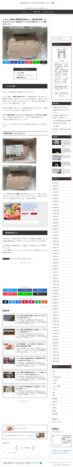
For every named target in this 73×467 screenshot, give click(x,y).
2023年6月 (55, 300)
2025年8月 (55, 220)
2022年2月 (55, 349)
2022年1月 (55, 352)
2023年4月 (55, 306)
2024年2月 (55, 275)
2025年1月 (55, 241)
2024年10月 (55, 250)
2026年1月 (55, 204)
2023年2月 (55, 312)
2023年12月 (55, 281)
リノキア (62, 61)
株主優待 (55, 398)
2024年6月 (55, 263)
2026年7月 (55, 186)
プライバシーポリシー (66, 462)
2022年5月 (55, 339)
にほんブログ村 (56, 422)
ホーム (50, 462)
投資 (25, 258)
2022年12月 (55, 318)
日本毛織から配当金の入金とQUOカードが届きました (60, 116)
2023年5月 (55, 303)
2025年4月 (55, 232)
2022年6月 (55, 336)
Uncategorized (56, 377)
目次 (22, 69)
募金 (53, 392)
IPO (53, 374)
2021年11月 (55, 358)
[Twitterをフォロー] (12, 301)
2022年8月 (55, 330)
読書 (53, 404)
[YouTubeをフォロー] (25, 301)
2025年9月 (55, 217)
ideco (53, 371)
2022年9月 (55, 327)
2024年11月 (55, 247)
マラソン (55, 389)
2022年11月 (55, 321)
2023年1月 (55, 315)
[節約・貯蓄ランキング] (56, 429)
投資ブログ (30, 258)
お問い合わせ (57, 462)
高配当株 (55, 414)
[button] (70, 38)
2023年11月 (55, 284)
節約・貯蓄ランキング (57, 431)
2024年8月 (55, 256)
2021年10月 (55, 361)
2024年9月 (55, 253)
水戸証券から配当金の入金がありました (61, 130)
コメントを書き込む (25, 448)
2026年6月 (55, 189)
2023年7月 (55, 296)
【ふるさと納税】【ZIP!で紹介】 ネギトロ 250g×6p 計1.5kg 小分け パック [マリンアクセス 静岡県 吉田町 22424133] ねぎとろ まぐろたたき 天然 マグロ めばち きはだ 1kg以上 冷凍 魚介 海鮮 (29, 206)
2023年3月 (55, 309)
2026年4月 (55, 195)
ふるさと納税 (20, 72)
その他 (54, 383)
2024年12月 (55, 244)
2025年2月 (55, 238)
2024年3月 (55, 272)
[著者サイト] (5, 301)
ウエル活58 (55, 126)
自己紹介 (55, 401)
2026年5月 (55, 192)
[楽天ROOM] (31, 301)
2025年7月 (55, 223)
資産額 (54, 408)
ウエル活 (55, 380)
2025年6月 (55, 226)
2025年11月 (55, 210)
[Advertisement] (24, 274)
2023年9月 (55, 290)
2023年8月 (55, 293)
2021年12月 (55, 355)
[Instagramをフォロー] (18, 301)
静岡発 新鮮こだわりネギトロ (25, 75)
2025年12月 (55, 207)
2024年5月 (55, 266)
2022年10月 (55, 324)
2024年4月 (55, 269)
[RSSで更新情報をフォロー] (44, 301)
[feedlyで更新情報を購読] (38, 301)
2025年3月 (55, 235)
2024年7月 (55, 260)
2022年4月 (55, 343)
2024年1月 (55, 278)
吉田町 (20, 258)
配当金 (54, 411)
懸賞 (53, 395)
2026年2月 (55, 201)
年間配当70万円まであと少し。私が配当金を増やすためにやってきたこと (61, 110)
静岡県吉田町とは (21, 77)
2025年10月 (55, 213)
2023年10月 (55, 287)
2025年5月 (55, 229)
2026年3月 (55, 198)
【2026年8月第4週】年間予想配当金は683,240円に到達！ (61, 122)
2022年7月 (55, 333)
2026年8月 (55, 183)
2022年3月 (55, 346)
